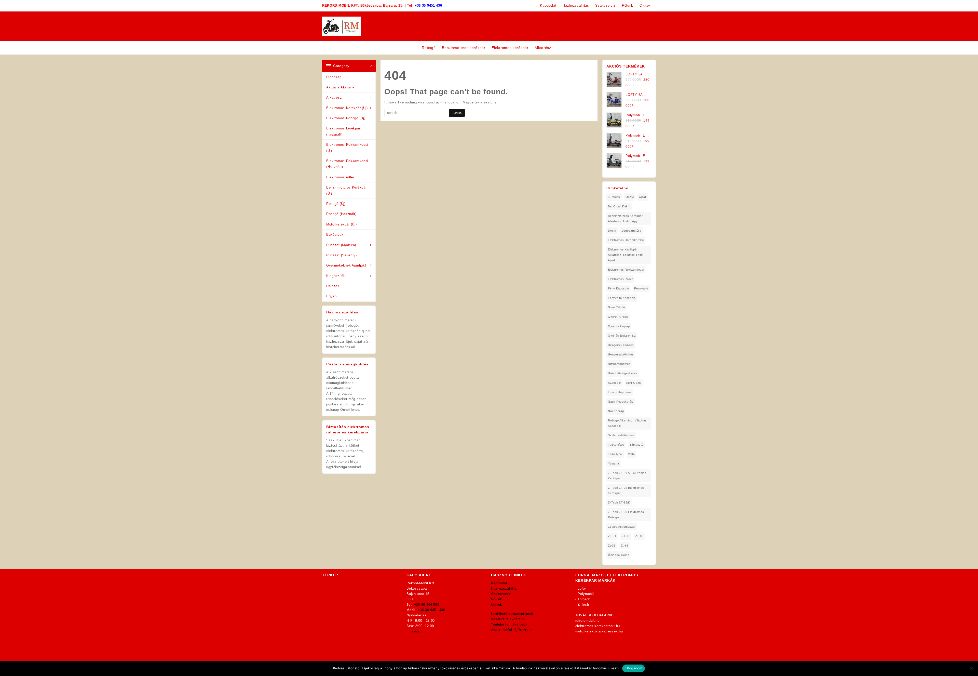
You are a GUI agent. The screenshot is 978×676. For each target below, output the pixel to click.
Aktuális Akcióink (340, 87)
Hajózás (332, 286)
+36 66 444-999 (426, 604)
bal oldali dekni (619, 206)
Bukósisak (334, 234)
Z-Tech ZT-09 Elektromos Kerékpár (626, 490)
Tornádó (584, 599)
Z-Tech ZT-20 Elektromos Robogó (626, 514)
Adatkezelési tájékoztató (511, 630)
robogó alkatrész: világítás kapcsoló (627, 423)
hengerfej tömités (621, 345)
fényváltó (641, 288)
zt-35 (612, 545)
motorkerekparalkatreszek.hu (599, 631)
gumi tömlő (616, 307)
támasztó (637, 444)
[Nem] (971, 668)
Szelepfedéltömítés (621, 435)
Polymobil (586, 594)
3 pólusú (614, 196)
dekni (612, 230)
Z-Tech (583, 604)
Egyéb (331, 296)
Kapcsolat (499, 583)
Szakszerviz (501, 594)
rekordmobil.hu (587, 620)
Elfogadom (633, 668)
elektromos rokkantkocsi (626, 269)
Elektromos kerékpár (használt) (343, 131)
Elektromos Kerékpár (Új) (347, 108)
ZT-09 (639, 536)
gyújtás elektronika (621, 335)
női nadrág (616, 411)
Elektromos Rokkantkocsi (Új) (347, 147)
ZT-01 (612, 536)
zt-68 (625, 545)
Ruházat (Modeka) (341, 245)
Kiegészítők (336, 276)
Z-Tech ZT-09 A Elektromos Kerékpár (627, 475)
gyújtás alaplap (619, 326)
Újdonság (334, 77)
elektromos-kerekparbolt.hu (597, 626)
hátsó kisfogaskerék (622, 373)
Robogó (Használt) (341, 214)
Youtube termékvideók (509, 624)
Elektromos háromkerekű (626, 240)
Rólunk (496, 599)
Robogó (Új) (336, 204)
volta (631, 454)
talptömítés (616, 444)
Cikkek (496, 604)
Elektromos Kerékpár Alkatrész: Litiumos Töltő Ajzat (625, 255)
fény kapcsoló (618, 288)
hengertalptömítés (621, 354)
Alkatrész (334, 97)
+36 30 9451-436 (428, 5)
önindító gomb (618, 554)
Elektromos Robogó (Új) (345, 118)
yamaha (613, 463)
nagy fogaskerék (620, 401)
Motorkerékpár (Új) (341, 224)
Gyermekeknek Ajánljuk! (346, 265)
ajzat (642, 196)
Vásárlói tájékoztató (507, 619)
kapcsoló (614, 382)
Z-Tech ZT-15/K (619, 502)
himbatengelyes (619, 363)
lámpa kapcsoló (619, 392)
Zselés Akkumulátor (622, 526)
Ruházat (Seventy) (341, 255)
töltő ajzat (615, 454)
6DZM (630, 196)
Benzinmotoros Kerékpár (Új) (346, 190)
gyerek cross (618, 316)
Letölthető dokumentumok (512, 614)
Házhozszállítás (504, 588)
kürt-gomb (634, 382)
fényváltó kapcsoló (622, 297)
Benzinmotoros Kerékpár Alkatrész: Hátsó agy (625, 218)
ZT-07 (626, 536)
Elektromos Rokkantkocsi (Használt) (347, 164)
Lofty (582, 588)
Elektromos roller (340, 177)
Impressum (415, 631)
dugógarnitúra (631, 230)
